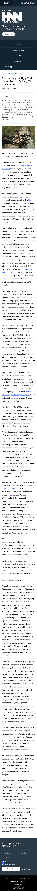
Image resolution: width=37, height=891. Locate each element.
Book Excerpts (18, 50)
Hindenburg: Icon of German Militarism (15, 110)
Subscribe (8, 34)
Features (18, 45)
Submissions (18, 61)
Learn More (26, 869)
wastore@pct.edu (8, 114)
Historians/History (7, 74)
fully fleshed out (8, 488)
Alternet (5, 117)
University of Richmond (28, 4)
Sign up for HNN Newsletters (18, 881)
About (18, 56)
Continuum (8, 862)
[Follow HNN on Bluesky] (11, 67)
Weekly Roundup (10, 864)
